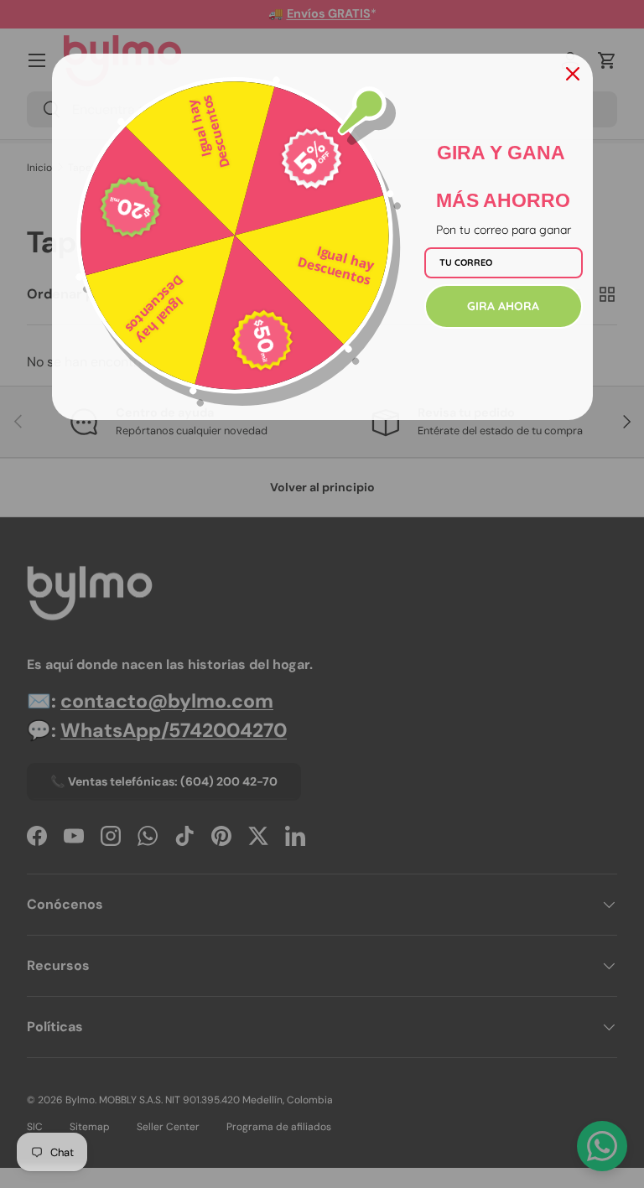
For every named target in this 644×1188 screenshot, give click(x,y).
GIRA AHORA (503, 306)
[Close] (573, 74)
